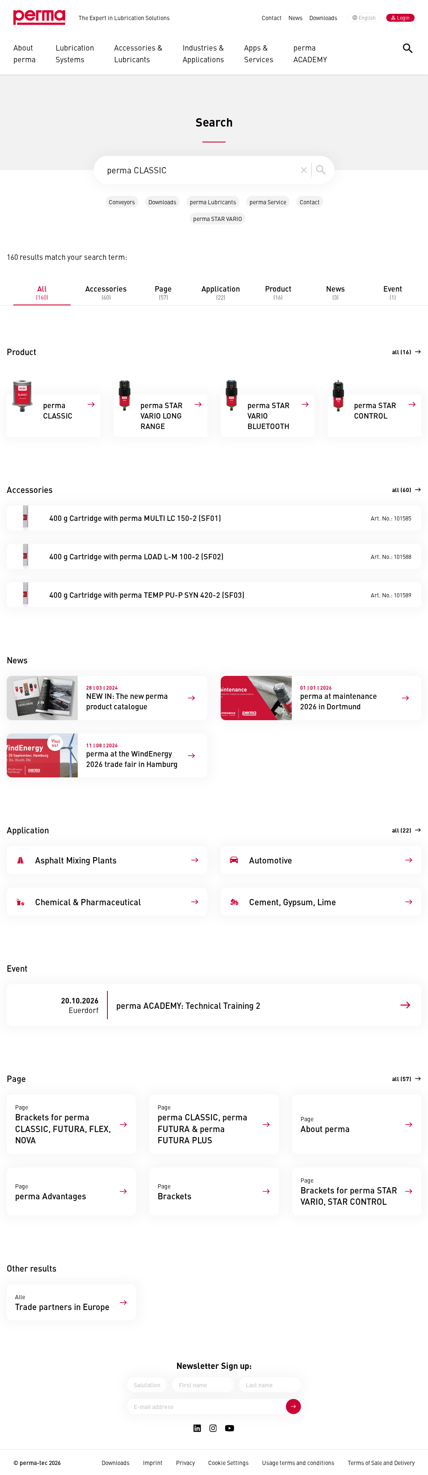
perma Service (268, 202)
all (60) (401, 489)
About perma (24, 53)
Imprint (153, 1462)
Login (403, 17)
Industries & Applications (203, 53)
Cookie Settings (228, 1462)
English (367, 17)
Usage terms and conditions (298, 1462)
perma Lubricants (213, 202)
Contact (272, 17)
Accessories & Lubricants (138, 53)
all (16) (401, 352)
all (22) (401, 830)
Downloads (323, 17)
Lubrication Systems (75, 53)
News (295, 17)
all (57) (401, 1078)
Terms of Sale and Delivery (381, 1462)
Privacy (185, 1462)
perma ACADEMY (310, 53)
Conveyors (122, 202)
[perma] (39, 17)
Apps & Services (258, 53)
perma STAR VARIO (217, 218)
